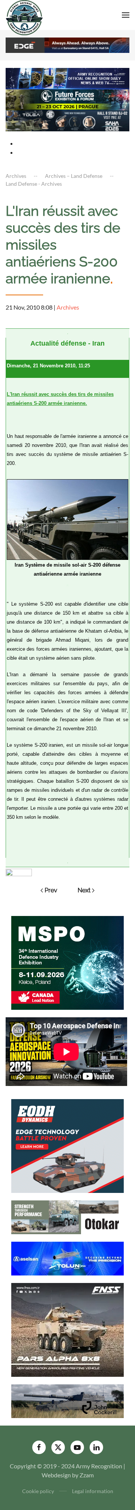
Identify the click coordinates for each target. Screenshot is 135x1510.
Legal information (92, 1491)
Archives (68, 307)
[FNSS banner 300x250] (67, 1329)
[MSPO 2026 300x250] (67, 962)
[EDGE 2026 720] (67, 44)
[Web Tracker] (19, 871)
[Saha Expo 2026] (67, 77)
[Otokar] (67, 1216)
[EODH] (67, 1145)
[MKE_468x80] (67, 119)
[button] (125, 15)
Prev (51, 890)
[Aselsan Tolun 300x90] (67, 1257)
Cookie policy (38, 1491)
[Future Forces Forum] (67, 98)
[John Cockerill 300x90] (67, 1400)
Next (84, 890)
